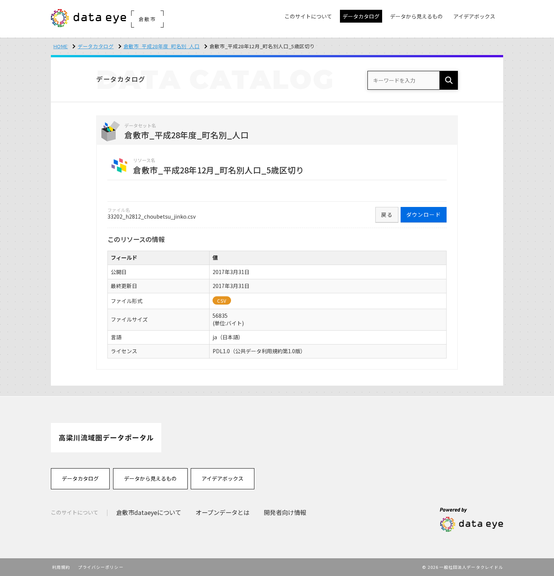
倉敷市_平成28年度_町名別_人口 (162, 46)
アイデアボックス (222, 478)
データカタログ (96, 46)
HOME (61, 46)
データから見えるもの (150, 478)
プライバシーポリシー (101, 567)
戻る (387, 214)
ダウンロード (423, 214)
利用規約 (61, 567)
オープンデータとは (222, 512)
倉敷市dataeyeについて (148, 512)
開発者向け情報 (285, 512)
